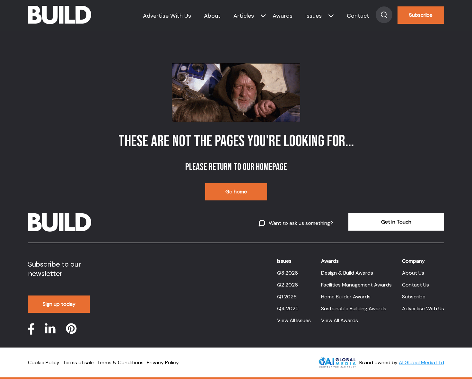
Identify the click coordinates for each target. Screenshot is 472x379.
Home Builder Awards (346, 296)
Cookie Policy (43, 362)
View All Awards (339, 320)
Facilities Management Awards (356, 284)
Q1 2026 (287, 296)
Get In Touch (396, 221)
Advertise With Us (167, 16)
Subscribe (421, 15)
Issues (313, 16)
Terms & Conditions (120, 362)
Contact (358, 16)
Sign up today (59, 304)
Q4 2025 (288, 308)
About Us (413, 272)
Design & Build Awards (347, 272)
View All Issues (294, 320)
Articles (243, 16)
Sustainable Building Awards (353, 308)
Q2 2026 (287, 284)
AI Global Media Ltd (421, 362)
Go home (236, 191)
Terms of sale (78, 362)
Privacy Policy (163, 362)
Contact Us (415, 284)
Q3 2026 (287, 272)
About (212, 16)
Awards (283, 16)
